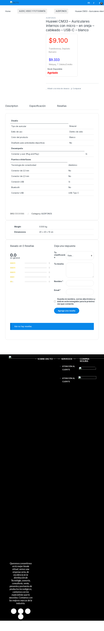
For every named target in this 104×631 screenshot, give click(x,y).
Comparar (77, 88)
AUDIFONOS (61, 11)
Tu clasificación (59, 254)
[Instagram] (20, 611)
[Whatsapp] (27, 611)
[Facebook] (13, 611)
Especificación (37, 106)
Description (11, 106)
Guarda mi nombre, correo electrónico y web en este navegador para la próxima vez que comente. (76, 301)
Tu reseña (59, 264)
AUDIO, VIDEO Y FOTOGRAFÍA (32, 11)
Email (57, 290)
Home (7, 11)
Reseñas (61, 106)
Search (89, 2)
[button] (67, 375)
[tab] (11, 107)
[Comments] (20, 616)
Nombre (58, 281)
